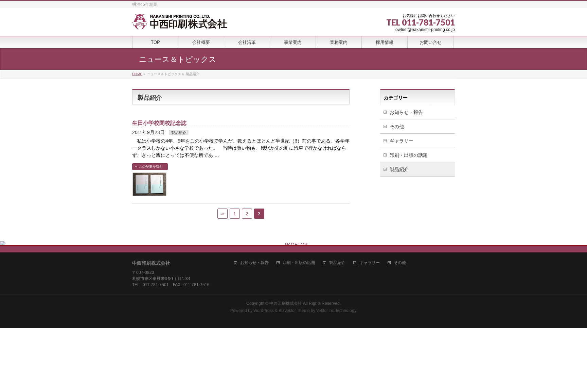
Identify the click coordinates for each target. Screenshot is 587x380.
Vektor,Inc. (325, 310)
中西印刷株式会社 (285, 303)
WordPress (263, 310)
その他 (397, 126)
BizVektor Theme (294, 310)
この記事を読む (151, 166)
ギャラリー (401, 141)
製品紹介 (178, 133)
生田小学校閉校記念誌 (159, 123)
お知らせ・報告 (406, 112)
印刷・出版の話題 (409, 155)
